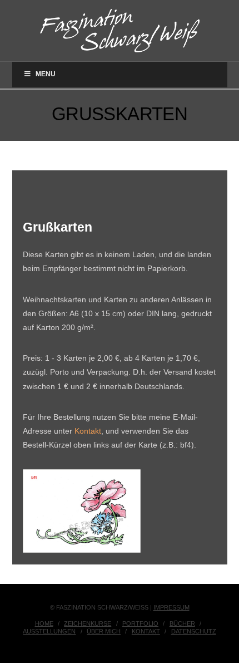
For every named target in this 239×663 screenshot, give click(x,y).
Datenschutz (193, 631)
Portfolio (140, 623)
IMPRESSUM (171, 607)
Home (44, 623)
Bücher (182, 623)
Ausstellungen (49, 631)
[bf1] (82, 511)
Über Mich (104, 631)
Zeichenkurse (87, 623)
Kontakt (87, 430)
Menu (46, 74)
